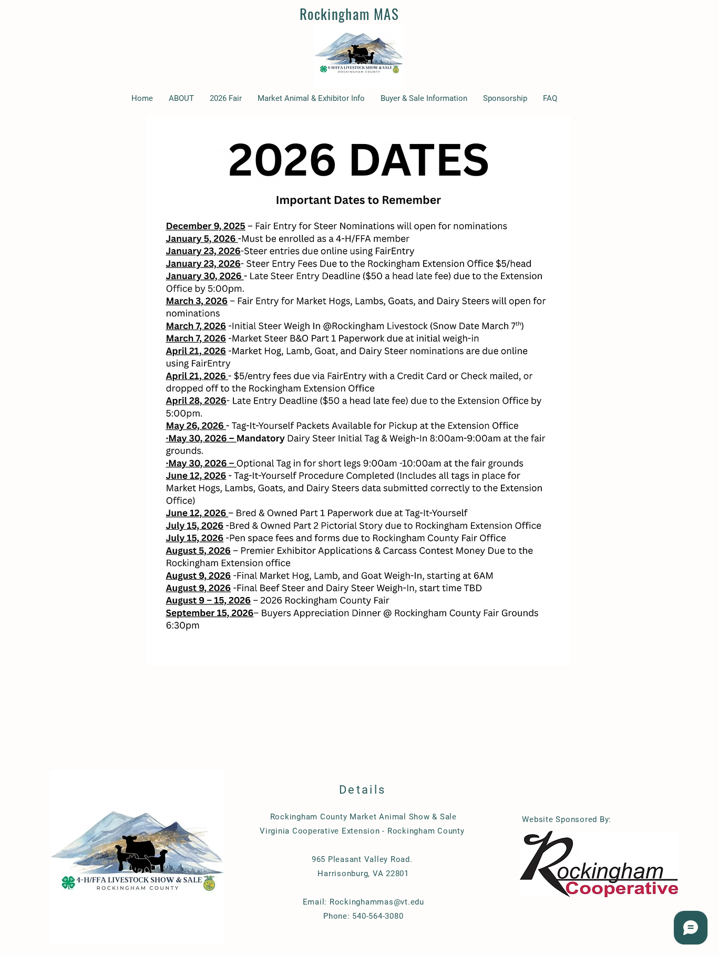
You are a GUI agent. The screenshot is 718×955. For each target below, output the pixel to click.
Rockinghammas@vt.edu (377, 902)
